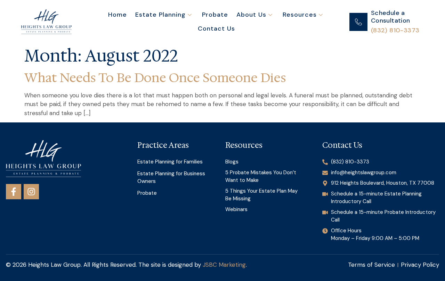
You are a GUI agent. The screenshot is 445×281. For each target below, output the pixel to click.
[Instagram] (31, 191)
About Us (251, 14)
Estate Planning (160, 14)
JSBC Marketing (224, 264)
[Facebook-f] (13, 191)
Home (117, 14)
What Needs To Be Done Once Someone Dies (155, 77)
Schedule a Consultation (390, 17)
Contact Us (216, 28)
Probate (215, 14)
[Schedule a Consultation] (358, 22)
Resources (300, 14)
